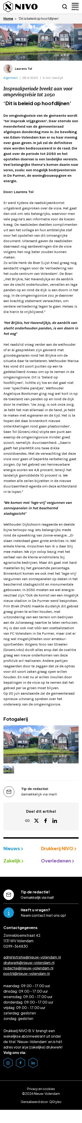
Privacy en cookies (41, 1089)
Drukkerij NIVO (57, 848)
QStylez (55, 1102)
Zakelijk (12, 860)
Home (8, 18)
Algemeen (10, 78)
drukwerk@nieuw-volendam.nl (28, 962)
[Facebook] (45, 821)
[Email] (27, 821)
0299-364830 (15, 946)
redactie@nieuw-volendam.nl (28, 968)
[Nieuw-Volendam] (20, 6)
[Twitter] (36, 821)
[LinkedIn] (54, 821)
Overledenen (56, 860)
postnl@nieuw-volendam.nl (26, 973)
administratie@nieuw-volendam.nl (32, 957)
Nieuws (12, 848)
